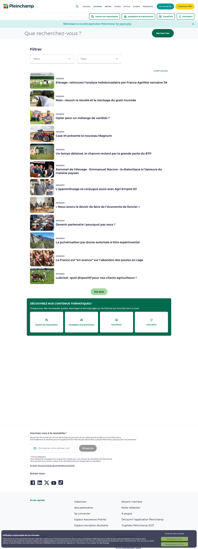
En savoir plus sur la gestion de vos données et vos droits (52, 465)
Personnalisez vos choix (174, 544)
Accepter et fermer (174, 539)
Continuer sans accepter (174, 534)
